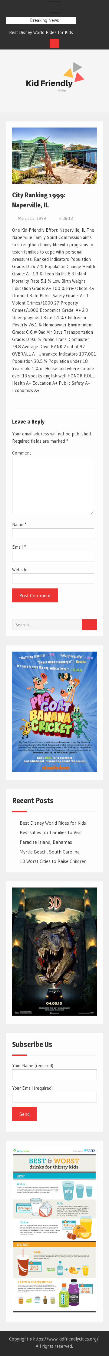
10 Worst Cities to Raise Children (53, 861)
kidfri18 (66, 218)
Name (19, 524)
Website (20, 569)
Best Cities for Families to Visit (51, 832)
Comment (21, 453)
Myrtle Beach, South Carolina (50, 852)
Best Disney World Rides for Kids (41, 32)
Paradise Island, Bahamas (46, 842)
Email (19, 547)
